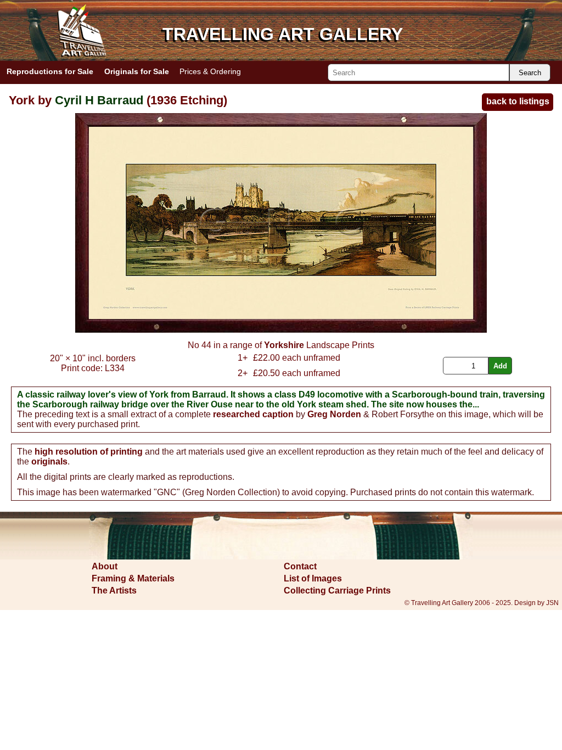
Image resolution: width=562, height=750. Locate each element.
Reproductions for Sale (50, 71)
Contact (300, 566)
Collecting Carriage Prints (337, 590)
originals (49, 461)
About (104, 566)
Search (530, 73)
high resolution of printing (89, 451)
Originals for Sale (136, 71)
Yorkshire (284, 345)
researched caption (253, 414)
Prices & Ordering (210, 71)
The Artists (114, 590)
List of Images (313, 578)
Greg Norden (334, 414)
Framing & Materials (133, 578)
